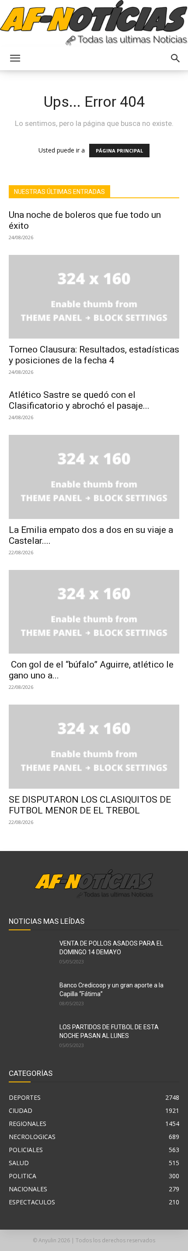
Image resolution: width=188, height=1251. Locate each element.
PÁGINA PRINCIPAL (119, 150)
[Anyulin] (94, 23)
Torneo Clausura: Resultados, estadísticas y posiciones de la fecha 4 (94, 355)
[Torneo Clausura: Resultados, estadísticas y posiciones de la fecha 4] (94, 297)
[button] (15, 58)
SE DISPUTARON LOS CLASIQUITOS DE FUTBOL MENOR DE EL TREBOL (90, 805)
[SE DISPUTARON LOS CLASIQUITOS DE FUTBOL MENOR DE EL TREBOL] (94, 747)
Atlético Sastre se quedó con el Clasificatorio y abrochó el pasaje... (79, 400)
